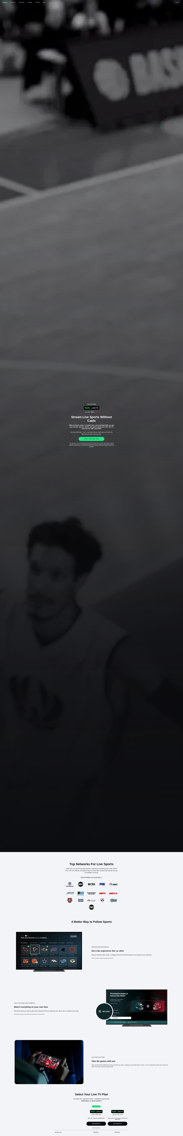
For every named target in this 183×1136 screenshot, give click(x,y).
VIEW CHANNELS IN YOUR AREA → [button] (91, 877)
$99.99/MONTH (117, 1123)
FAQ (44, 2)
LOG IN (177, 2)
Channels (13, 2)
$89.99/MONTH (96, 1123)
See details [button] (91, 446)
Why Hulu (21, 2)
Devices (37, 2)
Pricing (30, 2)
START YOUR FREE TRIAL (91, 438)
